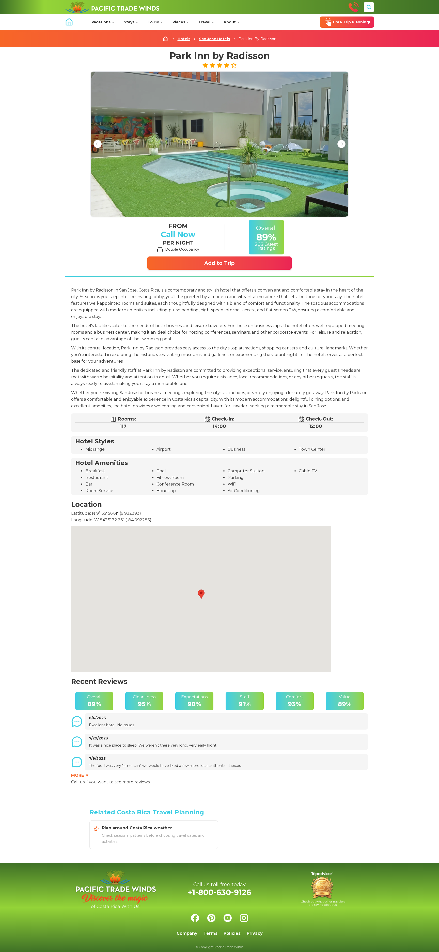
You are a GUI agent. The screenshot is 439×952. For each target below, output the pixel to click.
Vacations (101, 22)
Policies (232, 933)
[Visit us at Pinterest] (211, 918)
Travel (204, 22)
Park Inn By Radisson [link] (257, 39)
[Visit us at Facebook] (195, 918)
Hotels (184, 39)
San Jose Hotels (214, 39)
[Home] (112, 7)
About (230, 22)
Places (179, 22)
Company (187, 933)
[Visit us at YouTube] (228, 918)
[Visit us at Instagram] (244, 918)
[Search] (369, 7)
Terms (210, 933)
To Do (153, 22)
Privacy (255, 933)
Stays (129, 22)
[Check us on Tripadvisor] (323, 889)
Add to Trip (219, 263)
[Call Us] (354, 7)
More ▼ (80, 775)
